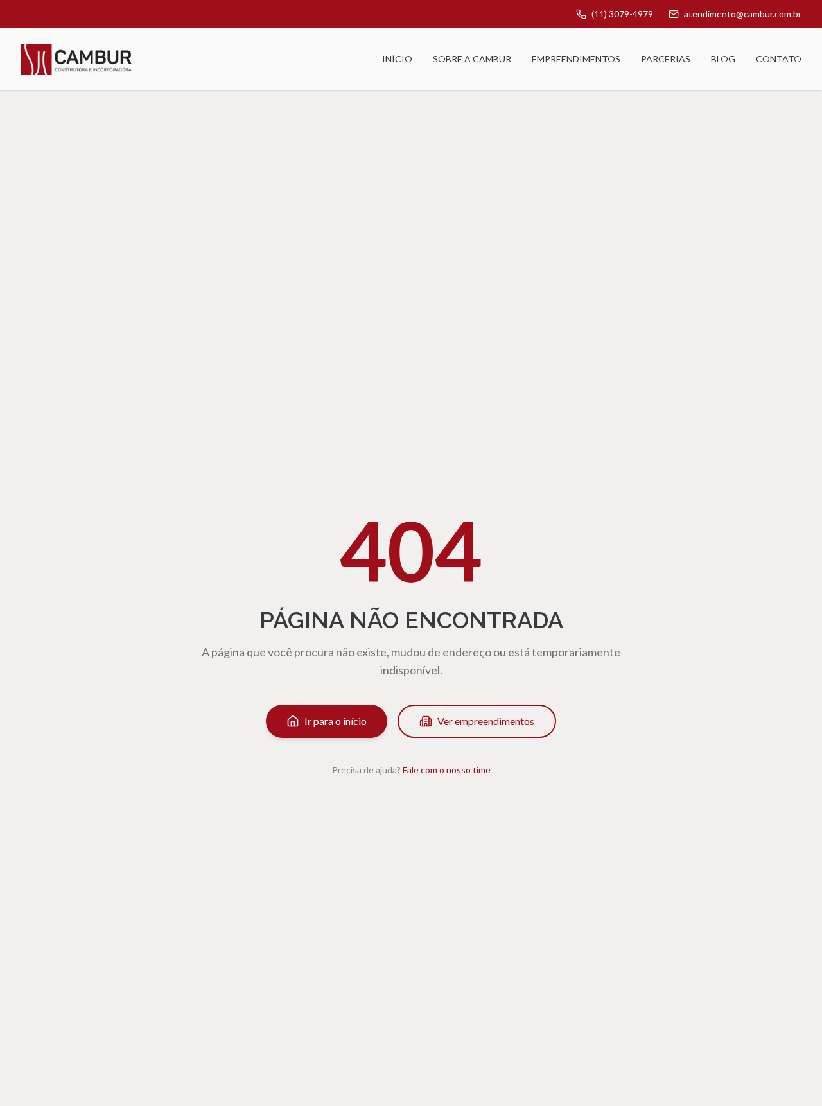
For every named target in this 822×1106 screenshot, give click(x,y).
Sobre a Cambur (472, 58)
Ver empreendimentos (485, 721)
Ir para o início (335, 721)
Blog (723, 58)
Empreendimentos (576, 58)
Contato (778, 58)
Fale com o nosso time (447, 769)
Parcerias (665, 58)
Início (397, 58)
